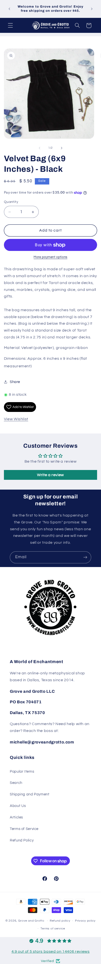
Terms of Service (24, 829)
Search (16, 783)
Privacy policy (85, 920)
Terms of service (52, 928)
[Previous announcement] (9, 8)
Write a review (50, 475)
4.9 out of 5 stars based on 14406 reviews (51, 951)
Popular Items (22, 771)
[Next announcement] (91, 8)
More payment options (50, 257)
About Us (18, 806)
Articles (16, 817)
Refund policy (60, 920)
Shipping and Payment (30, 794)
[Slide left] (39, 148)
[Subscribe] (85, 557)
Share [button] (15, 382)
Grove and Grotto (31, 920)
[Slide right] (61, 148)
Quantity (11, 202)
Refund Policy (22, 840)
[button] (10, 25)
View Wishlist (16, 419)
